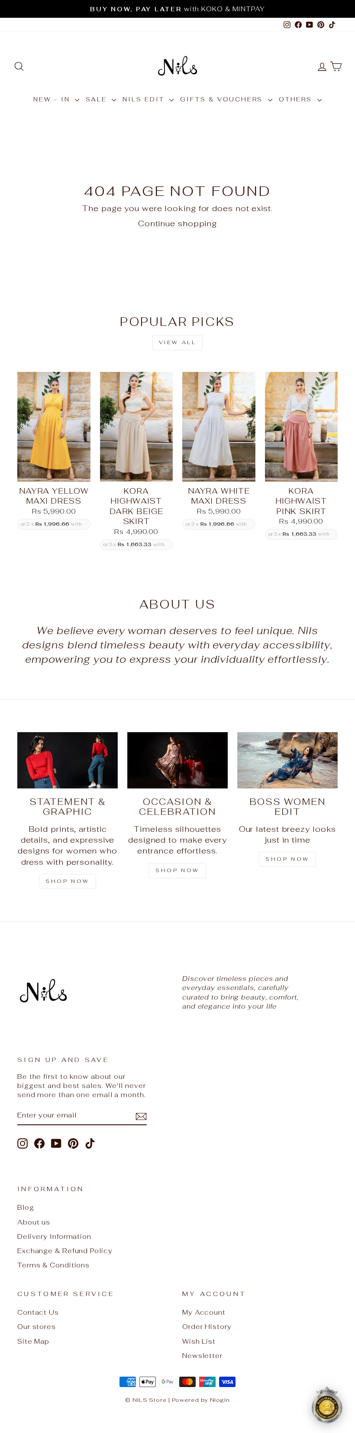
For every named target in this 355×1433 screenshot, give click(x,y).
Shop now (287, 859)
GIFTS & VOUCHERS (223, 99)
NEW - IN (53, 99)
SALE (98, 99)
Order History (207, 1326)
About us (33, 1222)
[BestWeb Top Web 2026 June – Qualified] (326, 1404)
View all (178, 342)
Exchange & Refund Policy (65, 1251)
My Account (204, 1312)
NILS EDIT (145, 99)
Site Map (33, 1341)
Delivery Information (54, 1236)
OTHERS (297, 99)
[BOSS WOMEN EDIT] (287, 760)
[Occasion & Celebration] (177, 760)
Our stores (36, 1326)
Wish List (199, 1341)
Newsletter (202, 1356)
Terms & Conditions (53, 1265)
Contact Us (38, 1312)
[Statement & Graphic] (67, 760)
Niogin (220, 1400)
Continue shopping (177, 223)
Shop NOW (177, 870)
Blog (25, 1207)
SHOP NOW (67, 881)
